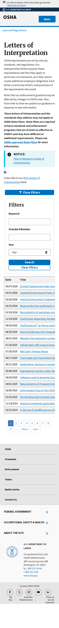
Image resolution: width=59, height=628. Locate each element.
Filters (31, 192)
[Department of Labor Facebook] (10, 592)
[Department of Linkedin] (48, 592)
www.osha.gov (31, 575)
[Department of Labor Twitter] (19, 592)
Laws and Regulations (14, 30)
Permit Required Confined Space (38, 397)
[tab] (29, 192)
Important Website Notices (26, 598)
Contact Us (11, 499)
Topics (8, 479)
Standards (10, 459)
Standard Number (19, 229)
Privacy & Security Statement (50, 600)
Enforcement (12, 469)
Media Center (12, 489)
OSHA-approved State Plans (20, 142)
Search (29, 262)
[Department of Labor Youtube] (38, 592)
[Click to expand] (29, 4)
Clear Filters (29, 267)
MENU (47, 19)
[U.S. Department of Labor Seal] (12, 551)
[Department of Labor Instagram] (29, 592)
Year (11, 244)
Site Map (10, 598)
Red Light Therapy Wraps (34, 351)
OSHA (9, 17)
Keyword (14, 213)
